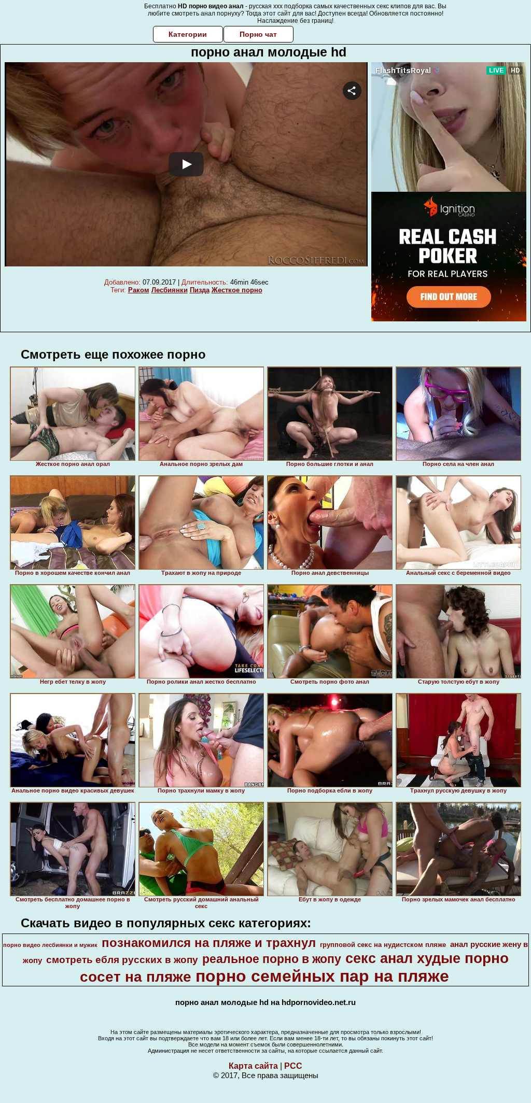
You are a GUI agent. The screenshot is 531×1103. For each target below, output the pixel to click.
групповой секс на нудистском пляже (383, 945)
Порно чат (258, 34)
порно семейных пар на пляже (322, 976)
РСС (293, 1066)
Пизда (199, 290)
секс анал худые (402, 958)
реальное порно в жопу (271, 959)
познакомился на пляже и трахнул (209, 943)
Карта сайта (253, 1066)
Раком (138, 290)
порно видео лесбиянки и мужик (50, 945)
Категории (188, 34)
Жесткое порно (237, 290)
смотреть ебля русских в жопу (122, 959)
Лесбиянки (169, 290)
